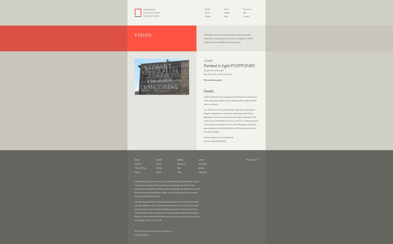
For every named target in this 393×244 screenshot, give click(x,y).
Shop (226, 16)
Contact (246, 16)
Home (137, 159)
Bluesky (201, 168)
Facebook (202, 163)
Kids (245, 12)
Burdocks (145, 235)
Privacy (138, 172)
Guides (208, 16)
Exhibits (227, 12)
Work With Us (140, 168)
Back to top (251, 159)
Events (226, 9)
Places (207, 12)
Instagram (203, 172)
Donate (138, 163)
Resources (247, 9)
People (207, 9)
